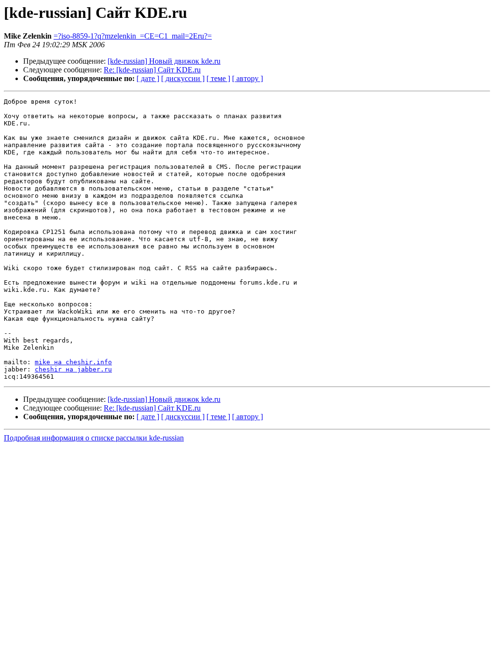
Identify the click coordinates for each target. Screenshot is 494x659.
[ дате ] (148, 78)
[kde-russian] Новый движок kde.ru (164, 61)
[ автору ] (247, 78)
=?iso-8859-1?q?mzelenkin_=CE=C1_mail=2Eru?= (133, 36)
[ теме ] (218, 78)
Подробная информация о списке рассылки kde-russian (94, 438)
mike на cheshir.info (73, 362)
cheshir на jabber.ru (73, 369)
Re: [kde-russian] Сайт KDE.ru (152, 70)
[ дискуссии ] (183, 78)
